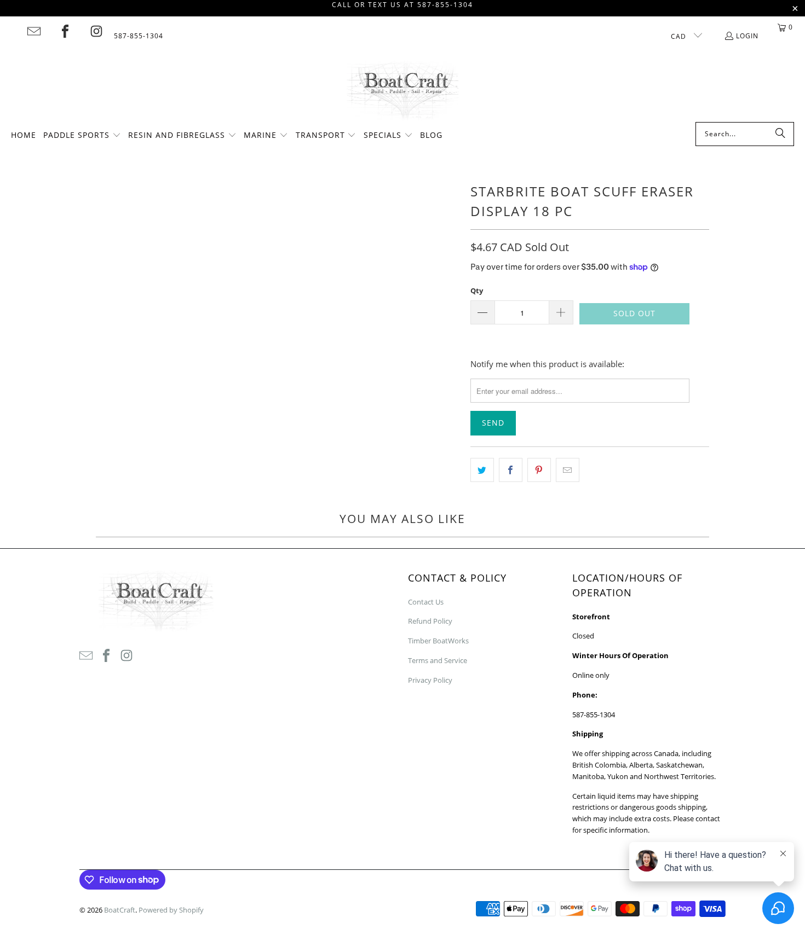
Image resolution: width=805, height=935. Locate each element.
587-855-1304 (138, 35)
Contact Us (426, 602)
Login (747, 35)
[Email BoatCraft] (34, 31)
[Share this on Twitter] (482, 470)
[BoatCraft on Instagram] (96, 31)
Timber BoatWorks (438, 641)
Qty (476, 290)
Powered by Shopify (171, 910)
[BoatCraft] (403, 91)
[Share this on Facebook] (510, 470)
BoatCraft (119, 910)
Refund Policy (430, 621)
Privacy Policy (430, 680)
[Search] (780, 134)
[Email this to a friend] (567, 470)
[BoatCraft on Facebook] (65, 31)
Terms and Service (437, 660)
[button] (82, 135)
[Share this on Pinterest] (539, 470)
